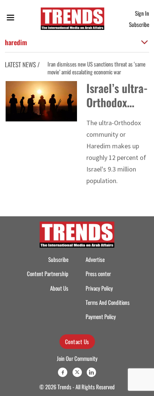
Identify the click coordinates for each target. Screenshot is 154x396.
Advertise (95, 259)
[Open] (10, 19)
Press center (98, 273)
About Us (59, 288)
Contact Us (77, 341)
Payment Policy (101, 316)
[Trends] (72, 18)
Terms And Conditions (108, 302)
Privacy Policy (99, 288)
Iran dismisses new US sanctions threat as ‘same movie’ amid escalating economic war (96, 68)
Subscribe (139, 24)
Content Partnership (47, 273)
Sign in (142, 13)
